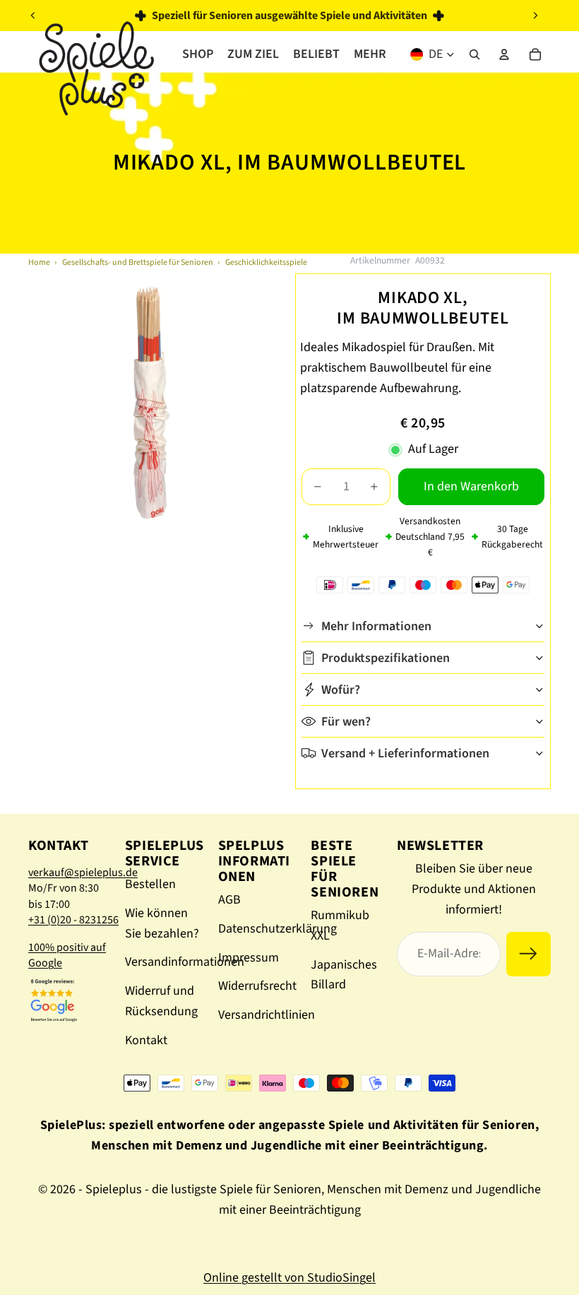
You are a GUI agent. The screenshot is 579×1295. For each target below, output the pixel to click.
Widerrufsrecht (257, 986)
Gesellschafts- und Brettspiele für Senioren (137, 262)
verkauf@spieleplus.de (83, 872)
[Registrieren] (528, 954)
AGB (229, 900)
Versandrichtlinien (266, 1015)
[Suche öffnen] (474, 54)
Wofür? (340, 690)
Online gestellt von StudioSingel (289, 1278)
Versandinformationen (184, 962)
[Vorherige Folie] (33, 15)
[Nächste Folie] (535, 15)
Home (39, 262)
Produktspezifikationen (385, 658)
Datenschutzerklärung (277, 929)
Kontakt (146, 1040)
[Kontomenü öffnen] (504, 54)
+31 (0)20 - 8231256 (73, 920)
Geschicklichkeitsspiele (266, 262)
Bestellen (150, 884)
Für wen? (346, 722)
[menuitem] (370, 54)
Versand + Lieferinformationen (405, 753)
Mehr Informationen (376, 626)
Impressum (248, 957)
